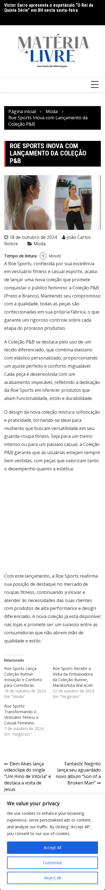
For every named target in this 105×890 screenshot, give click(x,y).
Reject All (52, 877)
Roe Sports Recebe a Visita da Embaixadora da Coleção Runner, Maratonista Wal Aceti (73, 677)
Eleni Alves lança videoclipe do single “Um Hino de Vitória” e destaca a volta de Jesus (27, 776)
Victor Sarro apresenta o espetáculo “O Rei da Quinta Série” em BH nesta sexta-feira (48, 8)
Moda (40, 244)
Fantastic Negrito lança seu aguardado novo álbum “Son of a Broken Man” (78, 773)
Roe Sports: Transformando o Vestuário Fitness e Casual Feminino (21, 714)
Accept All (52, 847)
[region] (52, 842)
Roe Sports (19, 263)
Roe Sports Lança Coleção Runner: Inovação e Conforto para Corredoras (23, 677)
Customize (52, 862)
